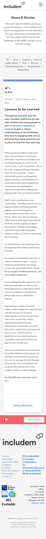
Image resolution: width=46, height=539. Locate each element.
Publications (7, 459)
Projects (26, 59)
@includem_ (31, 462)
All (7, 59)
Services (35, 63)
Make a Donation (34, 420)
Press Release (34, 66)
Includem (29, 459)
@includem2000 (33, 470)
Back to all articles (23, 405)
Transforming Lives (14, 66)
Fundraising (23, 70)
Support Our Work (10, 462)
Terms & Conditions (11, 471)
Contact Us (7, 476)
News (15, 59)
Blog (24, 63)
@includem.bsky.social (33, 467)
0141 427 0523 (38, 503)
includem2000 (32, 456)
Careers (5, 456)
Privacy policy (8, 474)
